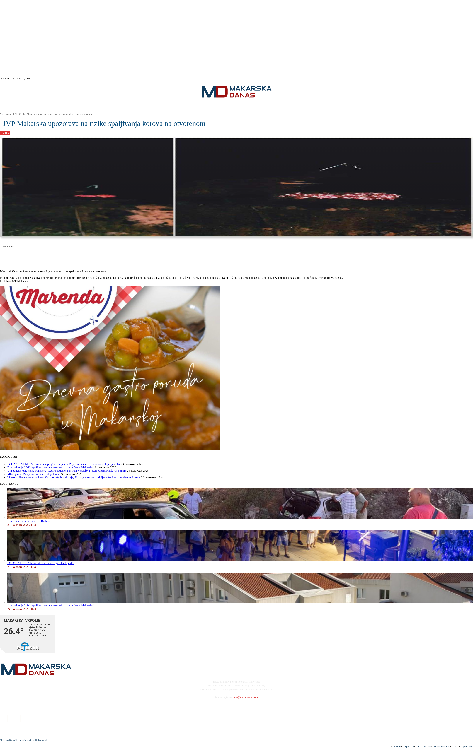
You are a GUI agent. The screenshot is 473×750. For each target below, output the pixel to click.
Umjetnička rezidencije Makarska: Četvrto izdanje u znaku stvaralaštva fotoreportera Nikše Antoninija (66, 470)
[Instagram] (447, 79)
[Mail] (451, 79)
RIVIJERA (17, 114)
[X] (46, 256)
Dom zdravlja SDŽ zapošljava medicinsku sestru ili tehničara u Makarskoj (50, 467)
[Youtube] (456, 79)
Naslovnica (5, 114)
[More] (99, 256)
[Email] (72, 256)
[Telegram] (86, 256)
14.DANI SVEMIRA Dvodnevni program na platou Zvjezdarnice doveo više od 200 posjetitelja (63, 464)
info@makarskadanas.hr (246, 697)
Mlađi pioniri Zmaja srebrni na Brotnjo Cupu (33, 474)
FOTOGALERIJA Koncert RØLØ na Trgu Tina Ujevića (40, 563)
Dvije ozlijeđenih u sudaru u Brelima (28, 521)
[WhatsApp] (59, 256)
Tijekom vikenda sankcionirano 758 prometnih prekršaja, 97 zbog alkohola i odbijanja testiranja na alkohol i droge (73, 477)
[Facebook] (443, 79)
